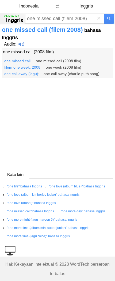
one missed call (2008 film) (28, 52)
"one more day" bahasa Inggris (83, 211)
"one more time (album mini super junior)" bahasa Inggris (48, 228)
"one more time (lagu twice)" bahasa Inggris (38, 236)
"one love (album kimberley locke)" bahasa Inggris (43, 195)
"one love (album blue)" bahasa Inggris (77, 186)
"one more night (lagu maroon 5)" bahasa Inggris (42, 219)
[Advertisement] (57, 126)
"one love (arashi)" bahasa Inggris (31, 203)
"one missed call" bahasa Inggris (30, 211)
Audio (9, 44)
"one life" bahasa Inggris (24, 186)
